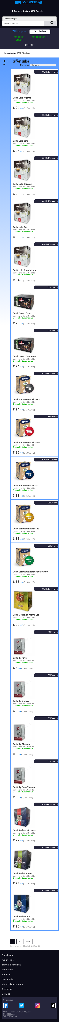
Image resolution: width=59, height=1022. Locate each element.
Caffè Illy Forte (20, 658)
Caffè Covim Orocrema (24, 356)
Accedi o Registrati (22, 11)
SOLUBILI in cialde (40, 37)
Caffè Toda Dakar (21, 916)
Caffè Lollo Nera (20, 141)
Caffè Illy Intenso (21, 701)
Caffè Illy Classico (21, 744)
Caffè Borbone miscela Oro (26, 528)
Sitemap (6, 993)
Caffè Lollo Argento (22, 97)
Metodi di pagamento (12, 984)
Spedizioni (6, 974)
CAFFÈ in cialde (40, 31)
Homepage (9, 53)
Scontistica (7, 969)
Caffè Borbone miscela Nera (26, 399)
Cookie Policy (8, 979)
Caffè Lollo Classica (22, 184)
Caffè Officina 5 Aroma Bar (26, 614)
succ (28, 941)
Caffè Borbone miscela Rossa (27, 442)
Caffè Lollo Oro (20, 227)
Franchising (7, 955)
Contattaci (7, 989)
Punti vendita (8, 960)
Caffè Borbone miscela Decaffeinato (30, 571)
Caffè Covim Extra (21, 313)
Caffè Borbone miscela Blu (25, 485)
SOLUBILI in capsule (19, 38)
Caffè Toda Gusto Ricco (24, 830)
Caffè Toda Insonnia (22, 873)
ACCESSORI (29, 45)
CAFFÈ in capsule (19, 31)
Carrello (40, 11)
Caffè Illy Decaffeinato (24, 787)
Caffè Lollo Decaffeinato (24, 270)
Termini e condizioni (11, 964)
